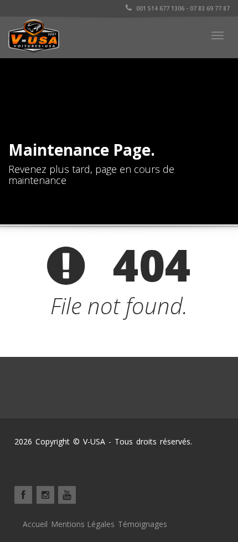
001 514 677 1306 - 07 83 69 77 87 (182, 8)
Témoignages (142, 524)
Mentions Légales (83, 524)
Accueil (35, 524)
